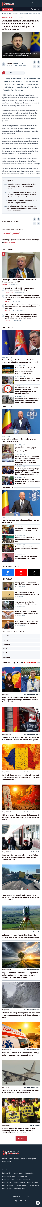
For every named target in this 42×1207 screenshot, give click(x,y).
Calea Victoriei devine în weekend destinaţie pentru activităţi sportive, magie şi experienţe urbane (22, 297)
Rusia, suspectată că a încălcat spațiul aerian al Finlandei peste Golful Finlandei (21, 1091)
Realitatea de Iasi (7, 1188)
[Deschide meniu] (38, 3)
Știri (10, 13)
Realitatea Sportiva (18, 1173)
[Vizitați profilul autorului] (3, 64)
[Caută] (33, 3)
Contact (4, 1159)
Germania (6, 234)
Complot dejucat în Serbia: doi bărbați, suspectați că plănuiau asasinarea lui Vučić (22, 186)
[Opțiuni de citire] (38, 1203)
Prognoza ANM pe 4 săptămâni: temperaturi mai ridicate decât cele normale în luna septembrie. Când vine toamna (20, 975)
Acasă (5, 13)
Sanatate (8, 311)
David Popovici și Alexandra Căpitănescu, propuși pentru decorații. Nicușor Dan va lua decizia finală (20, 699)
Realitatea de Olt (6, 1182)
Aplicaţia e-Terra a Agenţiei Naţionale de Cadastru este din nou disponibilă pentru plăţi (21, 936)
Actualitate (15, 13)
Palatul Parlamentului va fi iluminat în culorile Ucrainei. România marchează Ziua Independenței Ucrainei (22, 194)
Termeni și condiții (14, 1159)
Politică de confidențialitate (28, 1159)
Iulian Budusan (35, 1125)
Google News (9, 242)
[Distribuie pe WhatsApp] (34, 66)
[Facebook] (32, 9)
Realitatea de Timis (19, 1188)
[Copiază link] (34, 62)
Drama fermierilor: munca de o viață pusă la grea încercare (26, 557)
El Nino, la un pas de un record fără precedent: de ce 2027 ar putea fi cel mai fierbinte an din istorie (20, 817)
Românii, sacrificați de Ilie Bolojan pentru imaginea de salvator (19, 440)
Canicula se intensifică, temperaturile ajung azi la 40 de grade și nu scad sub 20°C (20, 1054)
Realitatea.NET (6, 1173)
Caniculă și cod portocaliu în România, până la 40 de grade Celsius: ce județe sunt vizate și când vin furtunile (21, 777)
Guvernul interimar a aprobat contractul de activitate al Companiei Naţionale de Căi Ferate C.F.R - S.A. (20, 857)
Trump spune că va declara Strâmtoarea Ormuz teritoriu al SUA (19, 281)
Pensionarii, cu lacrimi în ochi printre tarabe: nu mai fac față (26, 548)
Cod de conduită (6, 1162)
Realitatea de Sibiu (32, 1182)
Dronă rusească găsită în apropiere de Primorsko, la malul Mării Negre (19, 289)
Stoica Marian (35, 852)
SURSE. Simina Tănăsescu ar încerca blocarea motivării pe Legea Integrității (26, 449)
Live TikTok (8, 9)
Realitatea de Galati (21, 1185)
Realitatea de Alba (34, 1185)
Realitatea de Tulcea (7, 1185)
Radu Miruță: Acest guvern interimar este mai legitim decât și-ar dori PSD (27, 481)
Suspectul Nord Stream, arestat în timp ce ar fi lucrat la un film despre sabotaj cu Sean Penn (27, 400)
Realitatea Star (29, 1173)
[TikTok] (39, 9)
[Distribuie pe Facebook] (38, 62)
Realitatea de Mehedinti (23, 1179)
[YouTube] (35, 9)
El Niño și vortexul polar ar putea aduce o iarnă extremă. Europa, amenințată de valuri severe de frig (21, 1015)
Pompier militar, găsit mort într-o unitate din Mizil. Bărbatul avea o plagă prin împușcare (20, 738)
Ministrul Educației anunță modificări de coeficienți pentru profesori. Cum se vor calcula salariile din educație (18, 1130)
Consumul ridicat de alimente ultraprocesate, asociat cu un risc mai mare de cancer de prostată (22, 307)
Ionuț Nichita (18, 63)
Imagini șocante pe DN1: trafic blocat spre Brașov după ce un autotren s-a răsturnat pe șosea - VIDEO (20, 897)
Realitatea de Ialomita (8, 1179)
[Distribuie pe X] (38, 66)
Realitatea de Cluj (22, 1176)
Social (7, 301)
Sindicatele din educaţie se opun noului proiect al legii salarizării (22, 201)
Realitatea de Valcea (19, 1182)
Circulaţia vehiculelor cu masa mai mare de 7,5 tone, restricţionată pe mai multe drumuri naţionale (22, 208)
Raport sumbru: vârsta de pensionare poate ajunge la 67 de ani (27, 539)
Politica (4, 284)
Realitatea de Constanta (32, 694)
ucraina (16, 234)
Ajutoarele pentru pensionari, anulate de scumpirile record (26, 529)
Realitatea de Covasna (8, 1176)
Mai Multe (21, 1138)
